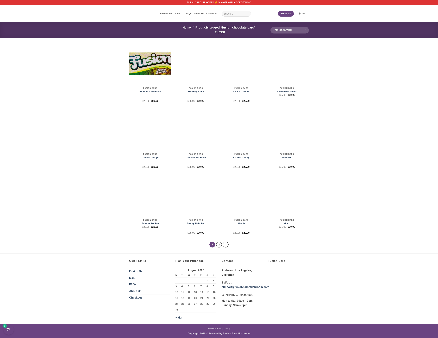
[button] (304, 13)
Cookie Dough (150, 157)
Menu (178, 13)
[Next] (226, 244)
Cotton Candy (241, 157)
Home (187, 27)
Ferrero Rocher (150, 223)
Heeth (241, 223)
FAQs (188, 13)
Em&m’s (287, 157)
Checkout (211, 13)
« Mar (178, 317)
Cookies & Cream (196, 157)
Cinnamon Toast (287, 91)
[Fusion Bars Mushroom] (142, 14)
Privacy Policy (215, 328)
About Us (199, 13)
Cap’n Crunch (241, 91)
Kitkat (287, 223)
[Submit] (247, 14)
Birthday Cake (196, 91)
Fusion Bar (166, 13)
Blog (228, 328)
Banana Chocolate (150, 91)
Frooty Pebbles (196, 223)
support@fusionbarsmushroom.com (245, 287)
